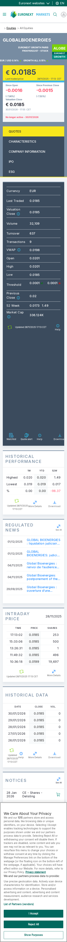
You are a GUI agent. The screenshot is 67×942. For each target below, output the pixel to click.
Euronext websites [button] (32, 3)
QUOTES (15, 131)
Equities (11, 28)
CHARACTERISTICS (22, 141)
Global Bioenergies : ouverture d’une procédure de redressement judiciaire (42, 588)
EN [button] (61, 3)
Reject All (33, 924)
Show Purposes (33, 934)
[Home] (30, 14)
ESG (12, 172)
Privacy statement (35, 872)
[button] (18, 213)
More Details (35, 506)
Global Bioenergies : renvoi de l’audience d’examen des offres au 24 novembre (42, 565)
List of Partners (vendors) (19, 904)
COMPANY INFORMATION (27, 151)
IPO (11, 161)
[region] (33, 872)
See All (59, 530)
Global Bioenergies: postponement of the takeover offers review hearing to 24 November (43, 577)
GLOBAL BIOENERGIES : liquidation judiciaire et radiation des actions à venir (43, 541)
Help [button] (21, 757)
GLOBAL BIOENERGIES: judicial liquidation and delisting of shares (43, 553)
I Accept (33, 913)
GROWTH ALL (31, 60)
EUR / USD (5, 60)
